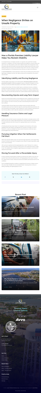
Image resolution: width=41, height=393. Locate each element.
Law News (4, 16)
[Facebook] (5, 177)
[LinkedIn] (21, 177)
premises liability (20, 26)
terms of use (23, 390)
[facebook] (33, 3)
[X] (13, 177)
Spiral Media (35, 387)
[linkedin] (24, 316)
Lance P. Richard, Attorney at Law (13, 387)
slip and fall (25, 26)
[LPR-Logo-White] (20, 299)
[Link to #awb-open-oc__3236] (37, 7)
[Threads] (30, 177)
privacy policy (17, 390)
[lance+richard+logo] (7, 4)
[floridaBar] (11, 321)
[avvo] (20, 318)
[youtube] (22, 316)
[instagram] (35, 3)
